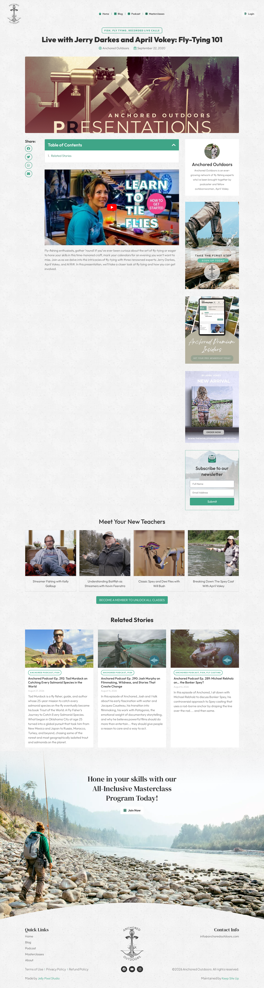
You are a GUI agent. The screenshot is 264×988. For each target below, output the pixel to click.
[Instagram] (140, 969)
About (29, 960)
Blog (28, 942)
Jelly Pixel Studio (49, 978)
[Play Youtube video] (112, 207)
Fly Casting (213, 672)
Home (29, 936)
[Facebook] (124, 969)
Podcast (30, 948)
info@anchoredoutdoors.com (219, 936)
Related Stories (61, 156)
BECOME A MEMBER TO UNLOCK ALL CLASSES (132, 600)
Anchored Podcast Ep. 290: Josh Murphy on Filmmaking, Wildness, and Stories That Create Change (130, 682)
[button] (28, 148)
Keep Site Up (230, 978)
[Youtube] (132, 969)
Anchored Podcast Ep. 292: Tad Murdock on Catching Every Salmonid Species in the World (57, 682)
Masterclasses (34, 954)
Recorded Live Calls (144, 30)
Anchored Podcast (41, 672)
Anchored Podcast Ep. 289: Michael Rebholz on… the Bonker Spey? (204, 680)
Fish (107, 30)
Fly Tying (119, 30)
